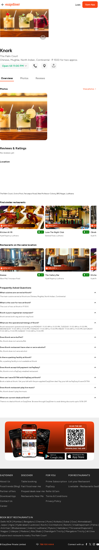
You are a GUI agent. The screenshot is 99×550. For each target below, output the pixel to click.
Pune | (50, 521)
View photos (88, 89)
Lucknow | (34, 524)
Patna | (95, 524)
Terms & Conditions (56, 496)
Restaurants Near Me (32, 496)
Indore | (32, 528)
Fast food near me (31, 486)
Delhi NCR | (7, 521)
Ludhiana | (42, 528)
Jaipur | (5, 524)
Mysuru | (52, 528)
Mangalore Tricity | (75, 531)
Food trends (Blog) (10, 486)
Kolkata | (58, 521)
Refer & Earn (52, 491)
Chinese (4, 59)
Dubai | (67, 521)
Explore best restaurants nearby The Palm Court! (23, 535)
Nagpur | (5, 531)
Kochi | (44, 524)
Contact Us (6, 501)
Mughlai (14, 59)
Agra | (12, 524)
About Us (5, 481)
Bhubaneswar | (19, 528)
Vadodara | (63, 528)
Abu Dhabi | (37, 531)
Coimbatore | (56, 524)
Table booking (28, 481)
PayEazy (50, 486)
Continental (43, 59)
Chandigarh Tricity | (54, 531)
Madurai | (25, 531)
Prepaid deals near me (33, 491)
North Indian (28, 59)
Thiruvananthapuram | (81, 528)
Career (3, 506)
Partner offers (8, 491)
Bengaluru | (29, 521)
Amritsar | (6, 528)
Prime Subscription (56, 481)
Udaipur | (15, 531)
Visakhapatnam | (82, 524)
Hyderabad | (22, 524)
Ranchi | (68, 524)
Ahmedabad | (85, 521)
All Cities (90, 531)
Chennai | (41, 521)
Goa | (74, 521)
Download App (8, 496)
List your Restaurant (79, 481)
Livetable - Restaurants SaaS (83, 486)
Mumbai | (18, 521)
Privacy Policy (53, 501)
